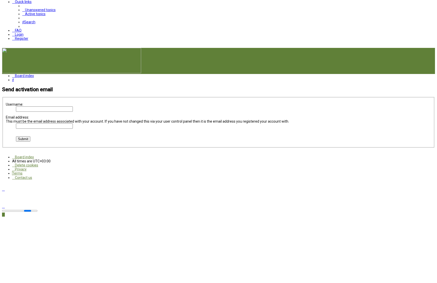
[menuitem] (39, 10)
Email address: (17, 117)
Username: (14, 104)
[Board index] (71, 72)
